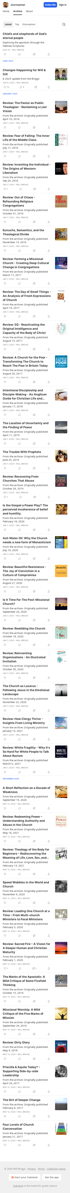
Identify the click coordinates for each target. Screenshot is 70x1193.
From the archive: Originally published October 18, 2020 (25, 634)
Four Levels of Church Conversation (18, 1126)
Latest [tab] (8, 24)
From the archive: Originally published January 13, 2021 (25, 729)
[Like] (5, 54)
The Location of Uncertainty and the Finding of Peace (26, 425)
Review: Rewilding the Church (24, 628)
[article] (35, 44)
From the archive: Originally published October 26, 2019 (25, 486)
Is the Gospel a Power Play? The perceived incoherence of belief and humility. (25, 509)
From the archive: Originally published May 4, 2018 (25, 1048)
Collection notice (56, 1168)
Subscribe (50, 4)
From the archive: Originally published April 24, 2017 (25, 1081)
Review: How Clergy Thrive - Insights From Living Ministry (24, 721)
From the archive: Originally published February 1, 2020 (25, 958)
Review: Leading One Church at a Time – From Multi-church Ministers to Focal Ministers (26, 915)
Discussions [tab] (28, 24)
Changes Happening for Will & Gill (24, 72)
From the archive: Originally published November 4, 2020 (25, 892)
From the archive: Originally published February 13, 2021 (25, 863)
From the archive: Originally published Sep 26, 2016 (25, 178)
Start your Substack (26, 1177)
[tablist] (20, 24)
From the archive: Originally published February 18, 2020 (25, 519)
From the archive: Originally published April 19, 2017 (25, 306)
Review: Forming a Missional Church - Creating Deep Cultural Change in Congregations (26, 263)
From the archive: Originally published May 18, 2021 (25, 831)
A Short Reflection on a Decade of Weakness (26, 790)
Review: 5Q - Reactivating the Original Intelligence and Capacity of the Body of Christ (24, 328)
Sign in (63, 4)
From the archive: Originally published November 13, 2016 (25, 240)
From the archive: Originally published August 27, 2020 (25, 581)
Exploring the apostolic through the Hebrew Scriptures (23, 44)
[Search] (63, 24)
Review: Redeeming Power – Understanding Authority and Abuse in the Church (24, 821)
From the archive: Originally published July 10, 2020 (25, 548)
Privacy (32, 1168)
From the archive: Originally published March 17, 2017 (25, 273)
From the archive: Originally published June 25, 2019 (25, 458)
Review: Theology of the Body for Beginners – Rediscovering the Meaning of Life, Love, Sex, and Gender (26, 854)
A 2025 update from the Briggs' (21, 78)
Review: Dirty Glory (16, 1042)
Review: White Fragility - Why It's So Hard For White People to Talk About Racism (26, 751)
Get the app (52, 1177)
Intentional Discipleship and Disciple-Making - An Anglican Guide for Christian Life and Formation (25, 395)
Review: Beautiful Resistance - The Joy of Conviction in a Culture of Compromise (24, 571)
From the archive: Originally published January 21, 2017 (25, 1134)
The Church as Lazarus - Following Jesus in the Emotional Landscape (26, 690)
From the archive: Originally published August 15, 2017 (25, 339)
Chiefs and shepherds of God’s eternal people (25, 36)
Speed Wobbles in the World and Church (26, 884)
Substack (18, 1185)
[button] (6, 11)
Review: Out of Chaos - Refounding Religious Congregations (19, 201)
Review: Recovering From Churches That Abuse (21, 478)
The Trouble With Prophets (22, 452)
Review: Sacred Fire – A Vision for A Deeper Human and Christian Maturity (26, 948)
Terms (41, 1168)
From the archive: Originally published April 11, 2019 (25, 433)
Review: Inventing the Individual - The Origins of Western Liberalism (27, 168)
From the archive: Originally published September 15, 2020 (25, 798)
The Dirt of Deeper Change (21, 1100)
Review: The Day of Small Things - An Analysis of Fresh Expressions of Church (27, 296)
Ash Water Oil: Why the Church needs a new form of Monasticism (27, 540)
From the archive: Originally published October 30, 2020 (25, 667)
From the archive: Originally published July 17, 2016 (25, 146)
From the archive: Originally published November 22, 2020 (25, 700)
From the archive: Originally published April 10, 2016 (25, 117)
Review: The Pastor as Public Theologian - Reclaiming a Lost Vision (25, 107)
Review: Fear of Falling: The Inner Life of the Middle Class (26, 138)
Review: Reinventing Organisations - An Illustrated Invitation (24, 657)
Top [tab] (17, 24)
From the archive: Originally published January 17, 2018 (25, 404)
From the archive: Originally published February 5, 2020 (25, 925)
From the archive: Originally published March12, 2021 (25, 761)
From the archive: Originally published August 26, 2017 (25, 371)
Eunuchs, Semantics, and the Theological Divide (23, 232)
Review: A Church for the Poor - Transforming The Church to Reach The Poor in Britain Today (25, 361)
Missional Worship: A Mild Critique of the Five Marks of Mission (23, 1013)
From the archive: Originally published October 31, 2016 (25, 211)
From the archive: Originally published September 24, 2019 (25, 1023)
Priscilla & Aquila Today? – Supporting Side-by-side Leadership (21, 1071)
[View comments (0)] (19, 54)
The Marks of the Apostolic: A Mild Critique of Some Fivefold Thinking (24, 981)
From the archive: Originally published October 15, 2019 (25, 991)
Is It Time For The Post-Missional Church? (26, 602)
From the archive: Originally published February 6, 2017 (25, 1106)
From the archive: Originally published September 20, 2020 (25, 610)
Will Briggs (18, 50)
